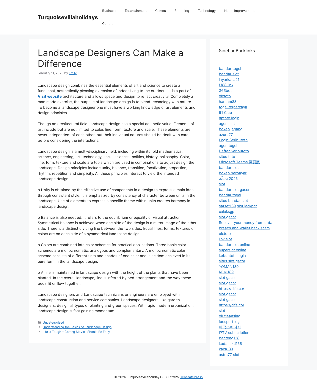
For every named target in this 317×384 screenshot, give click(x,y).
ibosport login (231, 321)
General (108, 24)
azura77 (226, 134)
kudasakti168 (230, 344)
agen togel (228, 145)
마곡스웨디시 (230, 327)
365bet (225, 90)
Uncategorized (53, 322)
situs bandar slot (233, 200)
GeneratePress (191, 377)
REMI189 (226, 272)
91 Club (225, 112)
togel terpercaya (233, 107)
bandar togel (230, 68)
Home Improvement (239, 11)
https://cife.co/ (231, 288)
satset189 (227, 206)
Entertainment (136, 11)
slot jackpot (247, 206)
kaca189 (226, 349)
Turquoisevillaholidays (68, 17)
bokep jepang (230, 129)
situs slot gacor (232, 261)
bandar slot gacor (234, 189)
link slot (225, 239)
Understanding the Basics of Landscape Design (77, 327)
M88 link (226, 85)
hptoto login (229, 118)
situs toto (227, 156)
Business (109, 11)
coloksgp (226, 211)
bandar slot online (234, 244)
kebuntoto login (232, 255)
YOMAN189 (229, 266)
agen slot (227, 123)
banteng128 (229, 338)
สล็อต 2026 (228, 178)
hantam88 (227, 101)
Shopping (181, 11)
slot (222, 184)
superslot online (232, 250)
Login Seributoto (233, 140)
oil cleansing (229, 316)
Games (160, 11)
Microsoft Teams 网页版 (239, 162)
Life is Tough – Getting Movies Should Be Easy (76, 332)
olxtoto (225, 96)
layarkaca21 (229, 79)
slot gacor (227, 217)
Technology (207, 11)
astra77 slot (229, 355)
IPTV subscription (234, 332)
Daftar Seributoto (234, 151)
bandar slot (229, 74)
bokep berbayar (232, 173)
